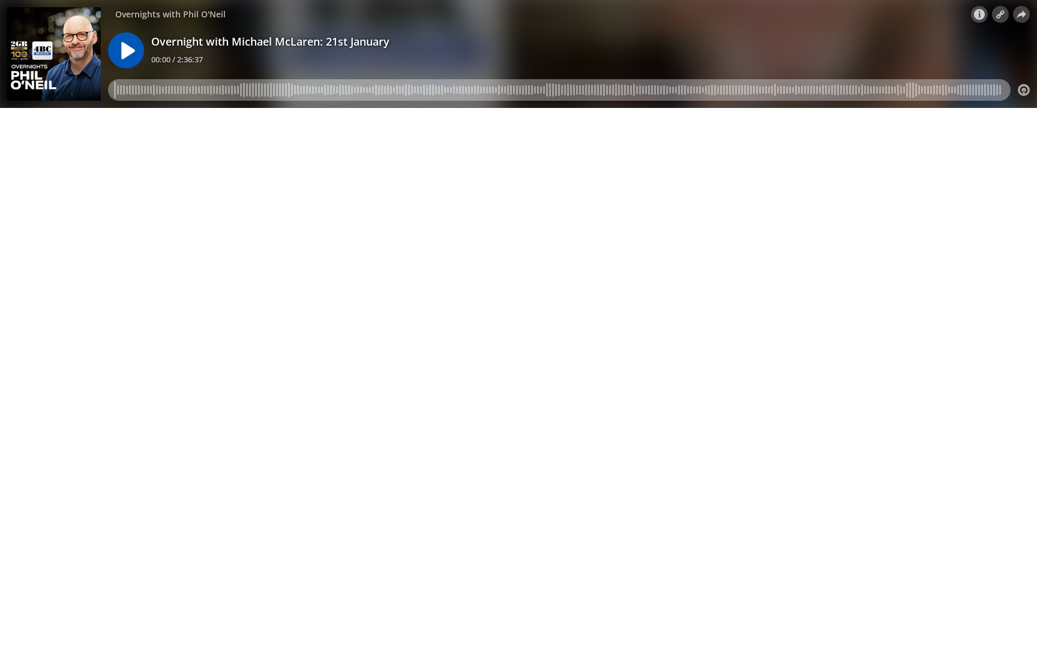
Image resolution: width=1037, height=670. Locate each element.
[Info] (979, 14)
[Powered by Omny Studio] (1024, 90)
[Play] (126, 50)
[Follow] (1000, 14)
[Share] (1021, 14)
